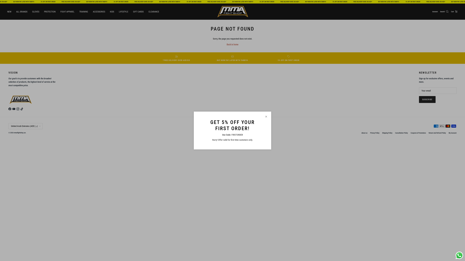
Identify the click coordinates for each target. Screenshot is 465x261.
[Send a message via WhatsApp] (459, 255)
